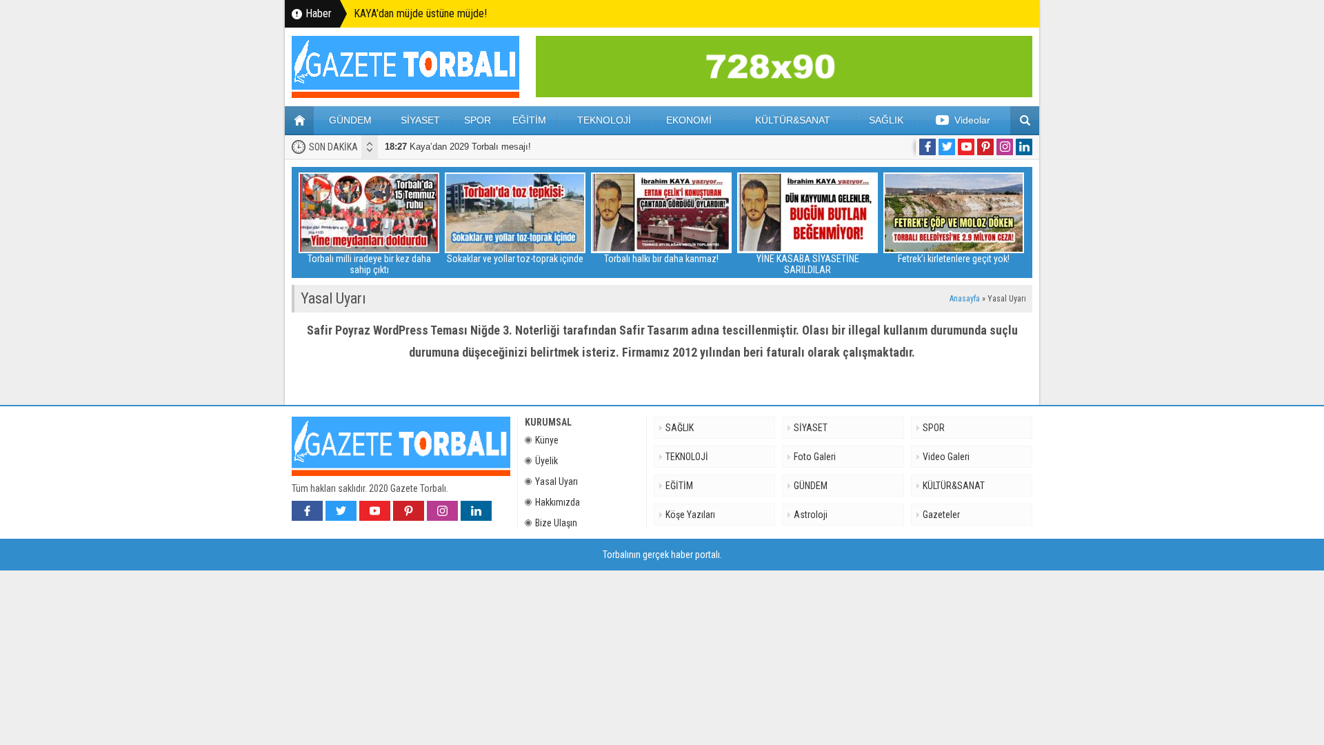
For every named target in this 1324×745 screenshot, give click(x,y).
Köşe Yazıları (690, 514)
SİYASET (420, 120)
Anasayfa (965, 299)
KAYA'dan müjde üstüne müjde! (420, 13)
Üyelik (546, 460)
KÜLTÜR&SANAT (792, 120)
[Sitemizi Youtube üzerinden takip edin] (966, 147)
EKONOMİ (689, 120)
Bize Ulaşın (556, 522)
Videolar (972, 120)
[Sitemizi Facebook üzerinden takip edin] (927, 147)
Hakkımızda (557, 502)
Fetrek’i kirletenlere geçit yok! (954, 258)
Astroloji (811, 514)
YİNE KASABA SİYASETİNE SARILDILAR (807, 264)
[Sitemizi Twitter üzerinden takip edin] (947, 147)
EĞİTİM (529, 120)
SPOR (477, 120)
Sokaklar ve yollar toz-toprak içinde (515, 258)
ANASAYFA (299, 120)
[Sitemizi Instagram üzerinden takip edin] (1004, 147)
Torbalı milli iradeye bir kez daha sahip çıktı (369, 264)
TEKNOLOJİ (604, 120)
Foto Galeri (815, 456)
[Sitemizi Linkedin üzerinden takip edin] (1024, 147)
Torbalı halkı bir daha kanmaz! (661, 258)
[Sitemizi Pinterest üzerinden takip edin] (985, 147)
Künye (547, 440)
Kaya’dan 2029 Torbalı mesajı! (458, 146)
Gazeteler (941, 514)
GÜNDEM (350, 120)
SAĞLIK (886, 120)
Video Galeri (946, 456)
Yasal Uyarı (556, 481)
